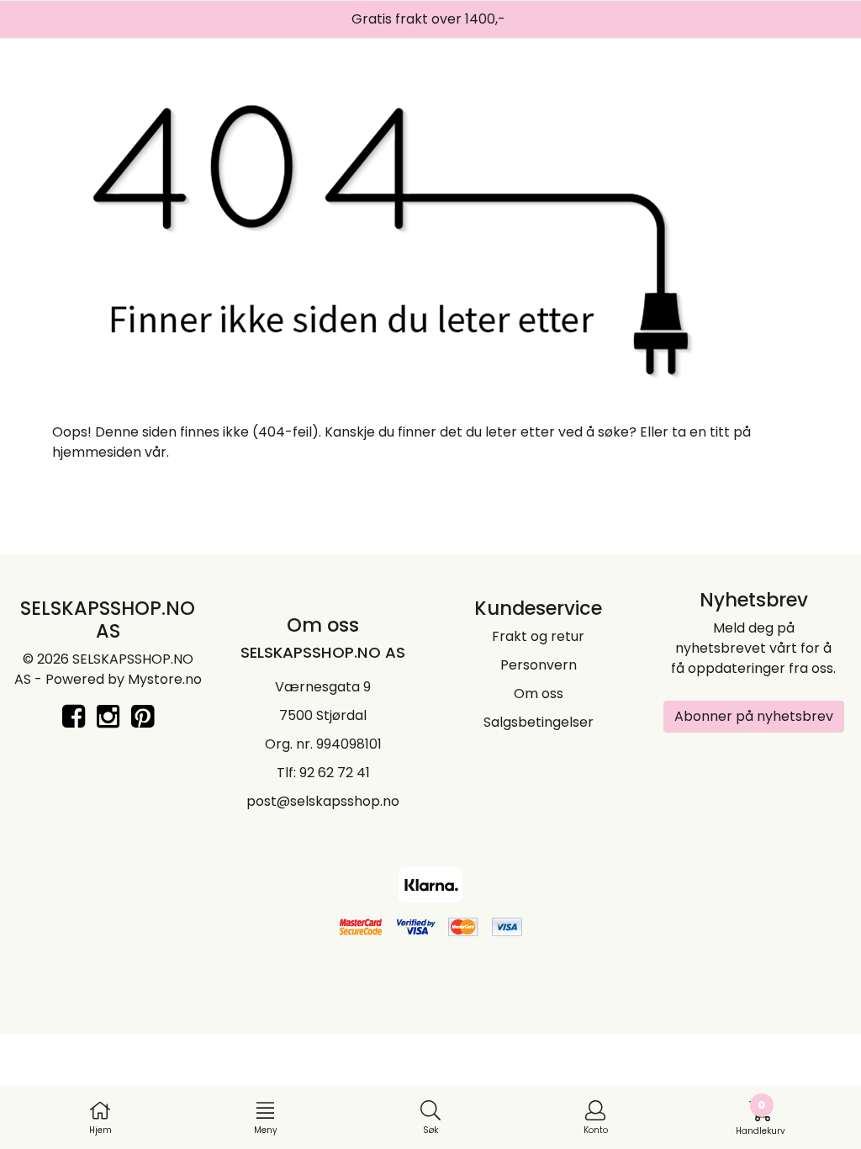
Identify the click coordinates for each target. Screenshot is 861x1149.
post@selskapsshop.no (322, 801)
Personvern (538, 665)
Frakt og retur (538, 636)
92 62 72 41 (334, 772)
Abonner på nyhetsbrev (753, 716)
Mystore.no (165, 679)
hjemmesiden (96, 452)
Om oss (538, 693)
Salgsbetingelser (538, 722)
